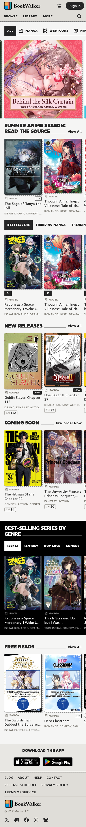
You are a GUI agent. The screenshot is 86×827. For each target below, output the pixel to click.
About (23, 777)
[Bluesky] (46, 820)
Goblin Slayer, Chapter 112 (22, 399)
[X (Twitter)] (7, 820)
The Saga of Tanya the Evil (22, 206)
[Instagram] (36, 820)
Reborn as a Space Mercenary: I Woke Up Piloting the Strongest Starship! (22, 306)
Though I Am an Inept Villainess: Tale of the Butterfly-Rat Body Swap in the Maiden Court (61, 203)
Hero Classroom (56, 721)
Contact (54, 777)
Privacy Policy (54, 785)
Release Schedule (20, 785)
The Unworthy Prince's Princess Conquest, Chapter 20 (62, 493)
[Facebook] (26, 820)
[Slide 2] (43, 79)
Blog (8, 777)
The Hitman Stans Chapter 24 (19, 496)
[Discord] (16, 820)
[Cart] (59, 6)
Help (38, 777)
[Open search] (79, 16)
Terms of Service (20, 792)
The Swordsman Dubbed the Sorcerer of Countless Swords (21, 722)
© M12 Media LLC (16, 811)
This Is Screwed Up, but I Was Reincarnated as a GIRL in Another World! (62, 620)
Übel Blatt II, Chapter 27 (61, 397)
